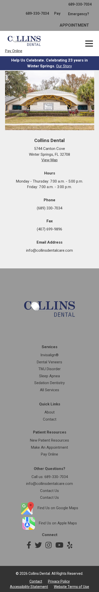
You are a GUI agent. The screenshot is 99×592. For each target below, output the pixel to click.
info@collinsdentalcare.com (49, 250)
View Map (49, 160)
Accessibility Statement (29, 587)
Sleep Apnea (49, 376)
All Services (49, 390)
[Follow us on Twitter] (38, 545)
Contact (49, 419)
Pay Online (13, 51)
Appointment (74, 25)
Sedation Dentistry (49, 383)
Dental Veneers (49, 362)
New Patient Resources (49, 440)
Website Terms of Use (71, 587)
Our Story (64, 66)
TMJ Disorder (49, 369)
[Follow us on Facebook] (29, 545)
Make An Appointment (49, 447)
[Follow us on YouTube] (59, 545)
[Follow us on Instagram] (48, 545)
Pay (57, 13)
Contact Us (49, 490)
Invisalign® (49, 355)
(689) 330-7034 (49, 208)
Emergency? (78, 14)
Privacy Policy (59, 581)
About (49, 412)
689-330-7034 (80, 4)
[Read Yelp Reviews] (69, 545)
